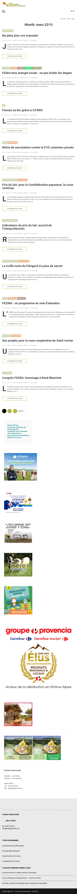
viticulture (17, 335)
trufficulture (24, 261)
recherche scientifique (10, 261)
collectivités (7, 335)
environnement (8, 30)
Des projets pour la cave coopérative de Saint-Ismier (37, 340)
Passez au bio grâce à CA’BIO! (22, 110)
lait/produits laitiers (10, 180)
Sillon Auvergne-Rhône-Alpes (17, 868)
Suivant (21, 411)
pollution (28, 68)
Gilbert (35, 40)
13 (15, 411)
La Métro (21, 68)
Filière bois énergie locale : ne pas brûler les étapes (37, 73)
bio (4, 105)
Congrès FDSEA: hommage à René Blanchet (31, 378)
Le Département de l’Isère (11, 861)
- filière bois (7, 68)
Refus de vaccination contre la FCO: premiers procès (38, 147)
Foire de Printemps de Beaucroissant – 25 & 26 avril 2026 (21, 878)
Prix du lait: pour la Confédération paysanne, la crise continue (37, 186)
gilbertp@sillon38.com (12, 828)
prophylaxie (13, 142)
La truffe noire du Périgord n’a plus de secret (32, 266)
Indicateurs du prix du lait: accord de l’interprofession (27, 227)
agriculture (13, 298)
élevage (5, 142)
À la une (14, 68)
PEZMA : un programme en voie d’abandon (31, 303)
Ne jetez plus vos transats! (20, 35)
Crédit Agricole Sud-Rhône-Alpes (13, 846)
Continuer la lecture (14, 56)
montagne (21, 298)
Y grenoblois (36, 68)
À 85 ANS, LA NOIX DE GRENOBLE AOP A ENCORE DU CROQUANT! (24, 883)
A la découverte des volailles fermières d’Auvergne (19, 873)
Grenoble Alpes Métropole (11, 851)
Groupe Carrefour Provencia (11, 856)
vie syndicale (22, 180)
